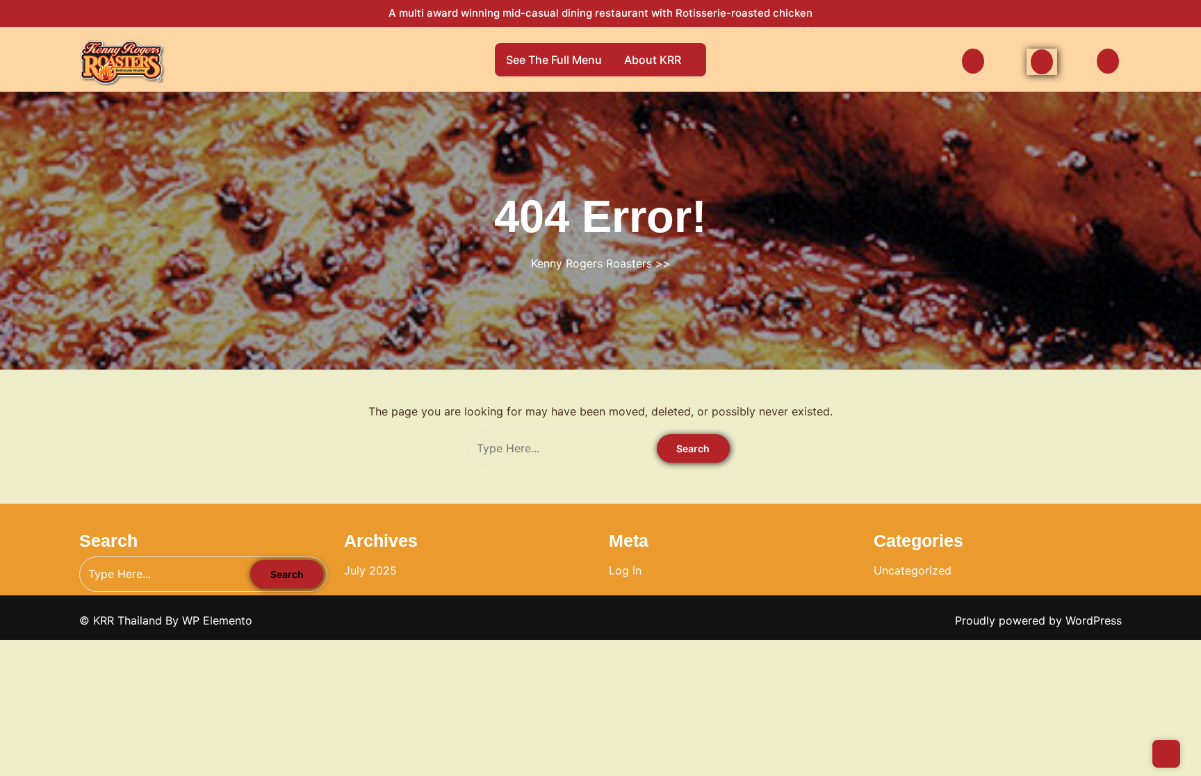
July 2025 (370, 570)
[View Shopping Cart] (1109, 60)
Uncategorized (912, 570)
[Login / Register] (974, 60)
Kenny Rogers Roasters (591, 263)
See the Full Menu (554, 60)
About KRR (652, 60)
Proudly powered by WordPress (1038, 620)
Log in (625, 570)
